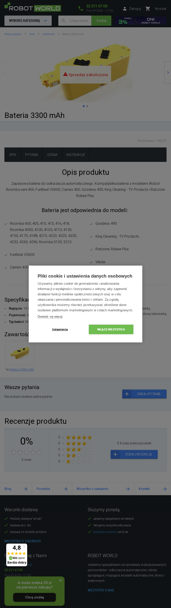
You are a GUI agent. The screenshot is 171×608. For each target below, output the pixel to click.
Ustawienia (60, 329)
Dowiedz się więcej (50, 316)
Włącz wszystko (111, 329)
